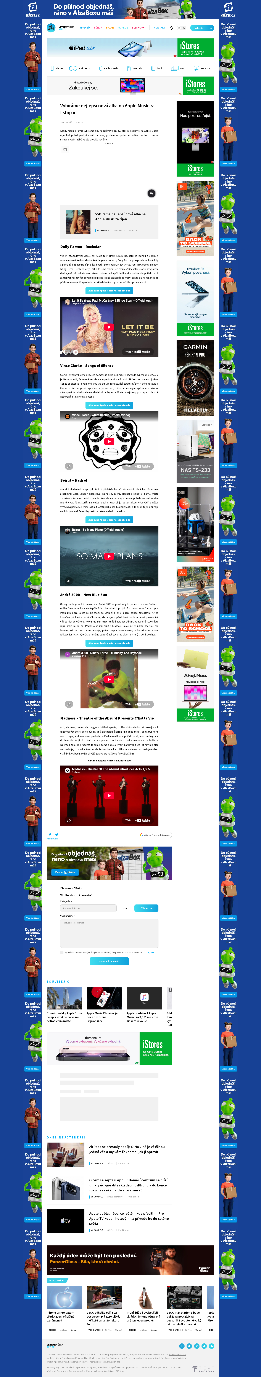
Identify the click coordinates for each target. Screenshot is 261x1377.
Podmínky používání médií (74, 1358)
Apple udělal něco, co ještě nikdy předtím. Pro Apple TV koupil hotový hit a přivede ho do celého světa (129, 1218)
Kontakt (159, 28)
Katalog (123, 28)
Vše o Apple (103, 230)
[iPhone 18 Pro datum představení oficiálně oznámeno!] (64, 1297)
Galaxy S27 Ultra (116, 1371)
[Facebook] (182, 1346)
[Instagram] (197, 1346)
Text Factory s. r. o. (81, 1354)
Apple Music (52, 838)
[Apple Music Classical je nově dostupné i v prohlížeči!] (104, 998)
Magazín (85, 28)
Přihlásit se (146, 908)
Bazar (110, 28)
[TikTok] (204, 1346)
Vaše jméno (66, 901)
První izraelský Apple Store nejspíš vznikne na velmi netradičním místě (64, 1017)
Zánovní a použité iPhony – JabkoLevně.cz (88, 1371)
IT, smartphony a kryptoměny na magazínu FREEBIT (102, 1367)
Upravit (74, 1330)
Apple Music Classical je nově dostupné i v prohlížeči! (102, 1017)
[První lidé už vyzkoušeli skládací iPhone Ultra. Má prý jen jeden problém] (144, 1297)
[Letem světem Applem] (60, 27)
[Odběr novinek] (171, 28)
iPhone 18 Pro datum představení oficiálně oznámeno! (60, 1317)
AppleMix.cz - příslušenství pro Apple (144, 1367)
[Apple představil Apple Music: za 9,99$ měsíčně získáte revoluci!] (144, 998)
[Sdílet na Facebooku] (50, 835)
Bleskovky (139, 28)
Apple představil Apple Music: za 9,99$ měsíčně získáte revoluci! (142, 1017)
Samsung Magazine (55, 1367)
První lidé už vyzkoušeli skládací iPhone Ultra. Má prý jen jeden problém (143, 1317)
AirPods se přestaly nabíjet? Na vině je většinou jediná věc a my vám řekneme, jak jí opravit (127, 1149)
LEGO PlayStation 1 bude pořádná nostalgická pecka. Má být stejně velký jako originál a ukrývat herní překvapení (184, 1318)
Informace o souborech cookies (139, 1358)
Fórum (98, 28)
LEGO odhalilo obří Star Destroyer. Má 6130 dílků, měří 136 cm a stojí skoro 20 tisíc (103, 1318)
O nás (64, 1361)
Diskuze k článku (71, 888)
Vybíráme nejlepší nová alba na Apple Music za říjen (120, 217)
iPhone (52, 1330)
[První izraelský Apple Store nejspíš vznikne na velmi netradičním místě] (64, 998)
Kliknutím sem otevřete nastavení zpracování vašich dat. (94, 1361)
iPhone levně (62, 1371)
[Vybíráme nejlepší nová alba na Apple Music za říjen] (78, 222)
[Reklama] (32, 9)
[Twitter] (189, 1346)
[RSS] (211, 1346)
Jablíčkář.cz (71, 1367)
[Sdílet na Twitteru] (56, 835)
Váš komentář (67, 916)
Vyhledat (200, 28)
